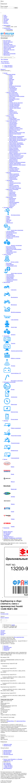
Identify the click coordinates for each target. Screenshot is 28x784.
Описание (5, 646)
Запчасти (11, 206)
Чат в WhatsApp (7, 764)
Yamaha (11, 83)
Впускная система (13, 93)
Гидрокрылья (9, 234)
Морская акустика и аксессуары (17, 132)
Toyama (11, 76)
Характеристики (7, 647)
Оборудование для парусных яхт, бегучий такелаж (17, 141)
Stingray (13, 504)
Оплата (5, 21)
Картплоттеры (12, 194)
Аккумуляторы (13, 122)
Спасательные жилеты (14, 171)
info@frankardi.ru (7, 768)
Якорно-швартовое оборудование (17, 164)
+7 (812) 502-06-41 (7, 65)
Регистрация (9, 29)
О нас (4, 15)
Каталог (5, 73)
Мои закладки (6, 753)
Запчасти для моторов (8, 47)
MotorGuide (14, 489)
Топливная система (14, 106)
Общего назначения (14, 173)
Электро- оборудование (15, 108)
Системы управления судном (16, 155)
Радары (11, 190)
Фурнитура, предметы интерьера (17, 162)
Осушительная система (15, 145)
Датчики (11, 184)
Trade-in (5, 16)
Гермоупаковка (13, 124)
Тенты (10, 166)
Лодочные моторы (7, 44)
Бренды (5, 459)
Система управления (14, 105)
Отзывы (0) (6, 649)
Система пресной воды (15, 154)
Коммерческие (12, 177)
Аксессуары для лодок (8, 49)
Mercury (11, 80)
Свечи (10, 109)
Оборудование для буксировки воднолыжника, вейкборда (16, 137)
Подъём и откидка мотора (12, 236)
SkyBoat (13, 496)
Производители (7, 745)
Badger (12, 466)
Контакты (5, 23)
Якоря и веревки (13, 167)
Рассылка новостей (8, 754)
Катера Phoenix (13, 118)
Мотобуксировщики (14, 202)
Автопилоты (12, 192)
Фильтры (11, 110)
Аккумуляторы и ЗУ (14, 186)
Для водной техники (14, 175)
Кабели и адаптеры (14, 185)
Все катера (11, 117)
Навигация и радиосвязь (9, 53)
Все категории (7, 40)
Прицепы (5, 51)
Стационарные (13, 89)
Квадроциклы (12, 198)
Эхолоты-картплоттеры (15, 183)
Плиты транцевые (13, 148)
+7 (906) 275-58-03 (7, 66)
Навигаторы (12, 193)
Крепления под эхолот (14, 129)
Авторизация (9, 30)
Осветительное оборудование (16, 144)
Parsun (10, 78)
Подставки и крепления (15, 188)
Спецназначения (13, 179)
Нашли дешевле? (5, 617)
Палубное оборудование (15, 146)
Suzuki (10, 75)
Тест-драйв (6, 19)
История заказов (7, 751)
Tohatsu (11, 82)
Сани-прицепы (13, 203)
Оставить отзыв (4, 613)
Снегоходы (12, 201)
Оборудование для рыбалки (16, 142)
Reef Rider (11, 79)
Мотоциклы (12, 199)
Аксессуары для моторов (9, 45)
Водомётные (12, 87)
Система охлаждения (14, 104)
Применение (6, 648)
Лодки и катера (7, 48)
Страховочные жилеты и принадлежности (15, 159)
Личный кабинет (7, 750)
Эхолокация (6, 52)
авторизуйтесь (10, 721)
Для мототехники (13, 176)
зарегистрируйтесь (21, 721)
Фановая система (13, 161)
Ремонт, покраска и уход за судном (17, 153)
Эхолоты (11, 181)
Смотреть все (9, 222)
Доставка (5, 20)
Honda (10, 84)
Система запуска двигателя (16, 102)
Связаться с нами (7, 744)
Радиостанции (12, 195)
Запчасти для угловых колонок (16, 96)
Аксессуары (12, 204)
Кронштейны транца (14, 98)
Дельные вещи (12, 126)
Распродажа (6, 43)
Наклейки (11, 100)
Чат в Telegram (7, 763)
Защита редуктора (10, 235)
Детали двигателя (13, 113)
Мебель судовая (13, 131)
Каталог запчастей (7, 42)
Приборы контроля (14, 149)
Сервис (5, 17)
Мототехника (6, 54)
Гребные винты (13, 111)
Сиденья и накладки (14, 168)
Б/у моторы (12, 91)
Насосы (11, 135)
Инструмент (12, 97)
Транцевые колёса (13, 170)
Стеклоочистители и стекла (16, 157)
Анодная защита (13, 123)
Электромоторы (13, 88)
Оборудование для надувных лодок (18, 139)
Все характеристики (19, 637)
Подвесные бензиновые (15, 86)
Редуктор (11, 114)
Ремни (10, 101)
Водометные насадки (11, 232)
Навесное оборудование (15, 133)
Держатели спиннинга (14, 127)
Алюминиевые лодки (14, 119)
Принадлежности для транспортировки (14, 151)
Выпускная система (14, 95)
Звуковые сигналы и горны (16, 128)
